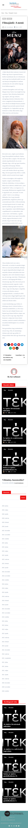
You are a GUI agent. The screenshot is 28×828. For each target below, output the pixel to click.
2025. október (5, 538)
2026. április (5, 514)
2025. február (5, 563)
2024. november (6, 575)
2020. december (6, 682)
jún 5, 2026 (13, 471)
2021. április (5, 674)
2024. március (5, 596)
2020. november (6, 687)
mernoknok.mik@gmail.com (8, 820)
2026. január (5, 526)
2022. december (6, 650)
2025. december (6, 530)
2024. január (5, 604)
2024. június (5, 584)
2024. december (6, 571)
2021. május (5, 670)
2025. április (5, 555)
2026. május (5, 510)
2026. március (5, 518)
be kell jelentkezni (18, 483)
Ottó (6, 412)
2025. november (6, 534)
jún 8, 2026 (13, 412)
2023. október (5, 617)
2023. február (5, 641)
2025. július (5, 543)
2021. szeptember (6, 658)
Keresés (6, 492)
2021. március (5, 678)
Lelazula (9, 18)
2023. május (5, 629)
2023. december (6, 608)
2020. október (5, 691)
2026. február (5, 522)
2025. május (5, 551)
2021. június (5, 666)
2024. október (5, 580)
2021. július (5, 662)
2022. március (5, 654)
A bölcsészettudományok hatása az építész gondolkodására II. (12, 468)
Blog (4, 18)
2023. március (5, 637)
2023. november (6, 613)
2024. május (5, 588)
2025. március (5, 559)
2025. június (5, 547)
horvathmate (10, 27)
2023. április (5, 633)
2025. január (5, 567)
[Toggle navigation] (3, 5)
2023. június (5, 625)
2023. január (5, 645)
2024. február (5, 600)
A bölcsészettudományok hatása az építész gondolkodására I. (13, 799)
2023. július (5, 621)
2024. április (5, 592)
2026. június (5, 506)
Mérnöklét (10, 390)
